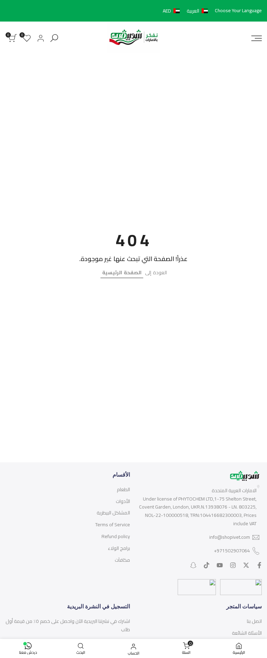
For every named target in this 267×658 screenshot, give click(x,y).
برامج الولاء (119, 548)
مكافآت (122, 559)
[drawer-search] (54, 38)
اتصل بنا (254, 621)
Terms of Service (112, 524)
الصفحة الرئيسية (121, 272)
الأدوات (123, 501)
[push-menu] (256, 38)
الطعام (123, 489)
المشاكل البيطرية (113, 512)
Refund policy (116, 536)
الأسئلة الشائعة (247, 632)
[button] (186, 10)
